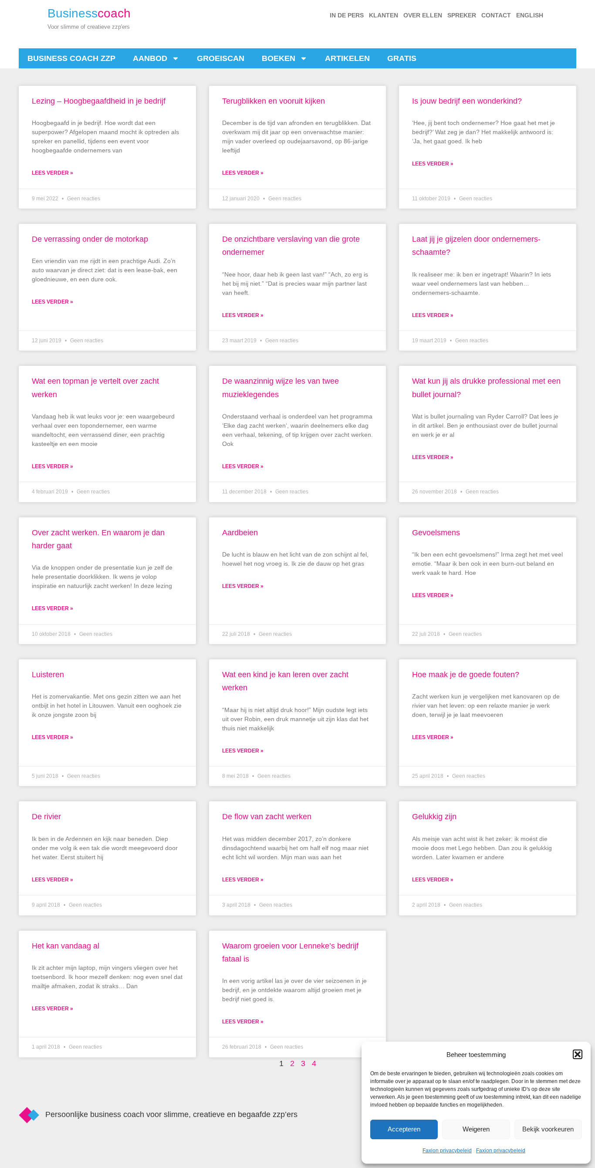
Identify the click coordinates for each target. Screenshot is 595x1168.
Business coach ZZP (71, 58)
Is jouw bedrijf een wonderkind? (467, 101)
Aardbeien (240, 532)
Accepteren (404, 1129)
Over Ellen (422, 15)
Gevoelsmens (436, 532)
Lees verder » (52, 173)
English (529, 15)
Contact (496, 15)
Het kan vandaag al (65, 946)
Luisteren (48, 674)
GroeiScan (220, 58)
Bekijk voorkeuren (548, 1129)
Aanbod (150, 58)
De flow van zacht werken (266, 816)
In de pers (347, 15)
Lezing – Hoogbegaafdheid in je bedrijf (99, 101)
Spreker (461, 15)
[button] (577, 1054)
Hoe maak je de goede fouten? (465, 674)
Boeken (278, 58)
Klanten (383, 15)
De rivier (46, 816)
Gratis (401, 58)
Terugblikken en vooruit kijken (273, 101)
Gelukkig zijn (434, 816)
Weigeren (476, 1129)
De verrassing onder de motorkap (90, 239)
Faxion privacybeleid (447, 1151)
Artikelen (347, 58)
